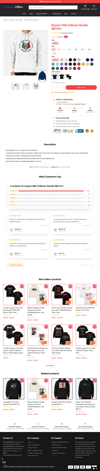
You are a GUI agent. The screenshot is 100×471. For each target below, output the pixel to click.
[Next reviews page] (91, 265)
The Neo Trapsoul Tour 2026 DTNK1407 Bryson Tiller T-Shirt (85, 350)
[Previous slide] (6, 53)
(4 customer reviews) (66, 33)
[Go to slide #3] (36, 86)
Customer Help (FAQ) (58, 453)
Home (5, 20)
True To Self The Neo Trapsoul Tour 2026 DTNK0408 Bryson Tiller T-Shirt (62, 310)
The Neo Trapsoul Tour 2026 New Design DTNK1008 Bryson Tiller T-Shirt (13, 310)
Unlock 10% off (4, 462)
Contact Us (55, 450)
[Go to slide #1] (15, 86)
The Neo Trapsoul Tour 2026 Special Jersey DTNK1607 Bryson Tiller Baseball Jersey (13, 350)
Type (53, 40)
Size (53, 46)
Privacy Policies (32, 447)
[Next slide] (45, 53)
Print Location (56, 72)
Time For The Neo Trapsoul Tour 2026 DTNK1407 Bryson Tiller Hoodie (62, 350)
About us (30, 442)
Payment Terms (56, 445)
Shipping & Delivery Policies (60, 442)
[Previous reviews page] (81, 265)
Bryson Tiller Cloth (15, 20)
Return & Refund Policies (59, 447)
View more (50, 365)
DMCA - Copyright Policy (35, 450)
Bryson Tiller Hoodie (31, 20)
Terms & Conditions (33, 445)
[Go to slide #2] (25, 86)
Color (53, 56)
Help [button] (96, 468)
